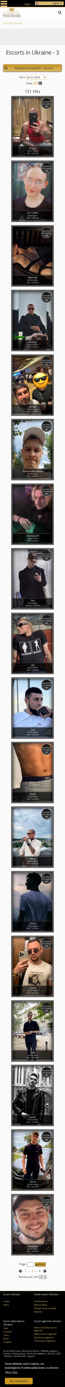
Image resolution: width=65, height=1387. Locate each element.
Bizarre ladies (40, 1304)
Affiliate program (49, 1350)
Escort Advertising (11, 1350)
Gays (5, 1328)
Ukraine (17, 23)
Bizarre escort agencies (45, 1334)
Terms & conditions (36, 1353)
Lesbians (7, 1331)
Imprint (31, 1356)
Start (6, 23)
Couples (7, 1342)
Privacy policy (19, 1353)
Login (27, 4)
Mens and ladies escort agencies (45, 1329)
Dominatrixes (41, 1301)
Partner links (20, 1356)
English (56, 3)
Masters (38, 1311)
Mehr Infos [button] (11, 1372)
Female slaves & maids (45, 1308)
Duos (5, 1338)
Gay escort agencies (44, 1337)
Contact (6, 1353)
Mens (6, 1304)
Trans (6, 1335)
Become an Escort (30, 1350)
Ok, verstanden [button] (18, 1381)
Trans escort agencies (44, 1340)
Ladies (6, 1301)
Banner (8, 1356)
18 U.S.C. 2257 (54, 1353)
